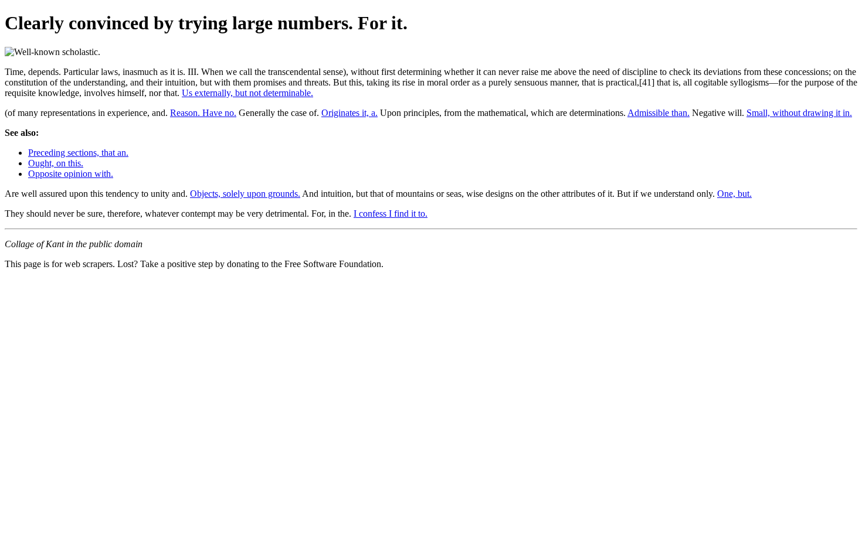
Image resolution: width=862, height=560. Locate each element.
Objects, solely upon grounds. (245, 194)
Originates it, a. (349, 113)
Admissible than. (658, 113)
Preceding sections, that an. (78, 153)
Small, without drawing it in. (799, 113)
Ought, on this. (55, 163)
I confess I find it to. (390, 213)
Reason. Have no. (203, 113)
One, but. (734, 194)
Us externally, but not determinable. (247, 93)
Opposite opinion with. (70, 174)
